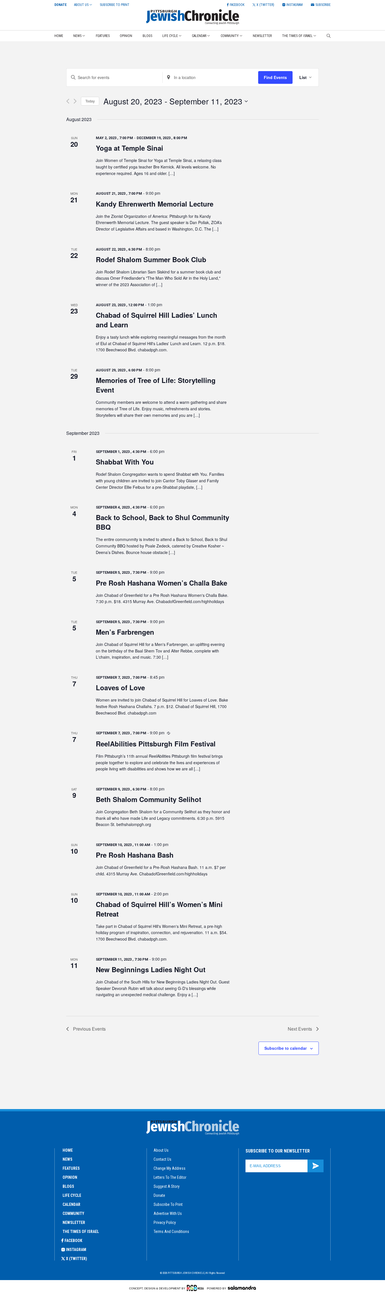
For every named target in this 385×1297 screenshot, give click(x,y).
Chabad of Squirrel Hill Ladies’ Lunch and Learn (156, 319)
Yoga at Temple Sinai (129, 148)
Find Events (275, 77)
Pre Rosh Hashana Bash (135, 855)
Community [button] (230, 36)
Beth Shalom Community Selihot (148, 799)
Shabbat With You (125, 461)
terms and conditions (171, 1231)
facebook (73, 1240)
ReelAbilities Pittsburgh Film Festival (156, 743)
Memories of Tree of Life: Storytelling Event (156, 385)
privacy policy (165, 1222)
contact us (162, 1159)
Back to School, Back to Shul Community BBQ (162, 522)
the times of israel (81, 1231)
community (73, 1213)
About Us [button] (81, 5)
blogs (68, 1186)
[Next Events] (75, 101)
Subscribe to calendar (285, 1048)
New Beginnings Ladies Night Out (150, 969)
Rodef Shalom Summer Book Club (151, 259)
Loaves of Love (120, 687)
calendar (71, 1204)
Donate (60, 5)
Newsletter (262, 36)
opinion (70, 1177)
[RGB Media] (196, 1288)
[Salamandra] (242, 1288)
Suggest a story (167, 1186)
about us (161, 1150)
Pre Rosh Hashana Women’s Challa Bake (161, 583)
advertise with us (168, 1213)
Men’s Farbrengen (125, 632)
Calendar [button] (199, 36)
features (71, 1168)
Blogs (147, 36)
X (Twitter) (76, 1258)
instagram (76, 1249)
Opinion (126, 36)
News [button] (77, 36)
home (68, 1150)
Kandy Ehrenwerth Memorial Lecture (154, 204)
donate (159, 1195)
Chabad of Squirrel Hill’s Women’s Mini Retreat (159, 909)
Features (103, 36)
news (67, 1159)
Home (58, 36)
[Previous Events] (67, 101)
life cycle (72, 1195)
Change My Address (169, 1168)
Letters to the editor (170, 1177)
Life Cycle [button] (170, 36)
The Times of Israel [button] (297, 36)
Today (90, 100)
